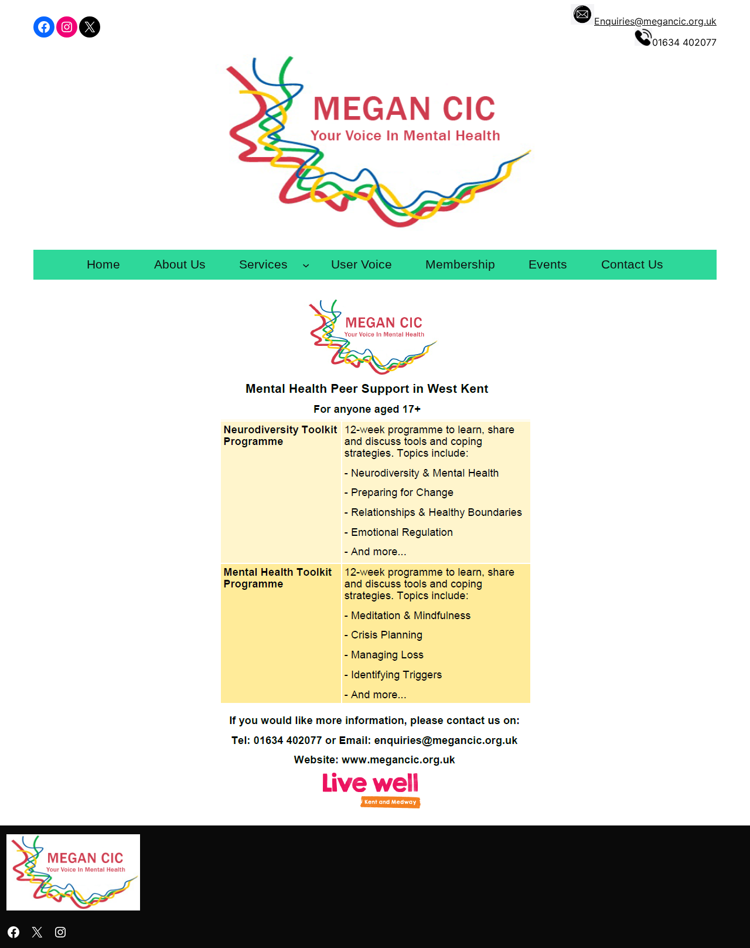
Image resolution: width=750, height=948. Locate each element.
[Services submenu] (305, 265)
